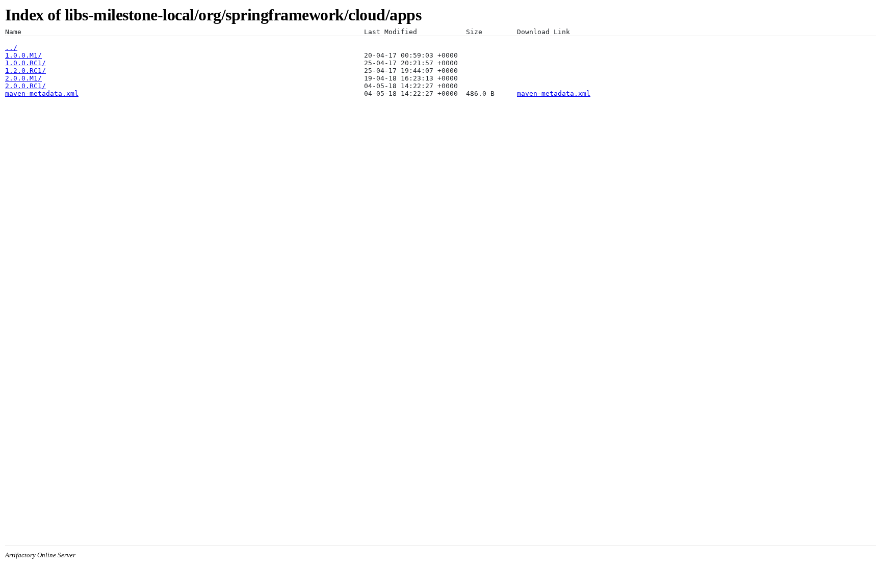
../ (11, 47)
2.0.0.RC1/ (25, 86)
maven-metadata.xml (42, 93)
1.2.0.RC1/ (25, 70)
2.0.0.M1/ (23, 78)
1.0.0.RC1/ (25, 63)
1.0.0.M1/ (23, 55)
